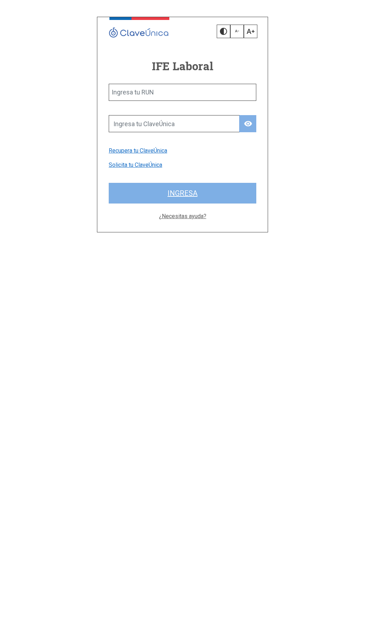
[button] (223, 31)
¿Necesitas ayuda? (182, 216)
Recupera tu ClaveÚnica (138, 150)
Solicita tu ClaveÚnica (135, 164)
